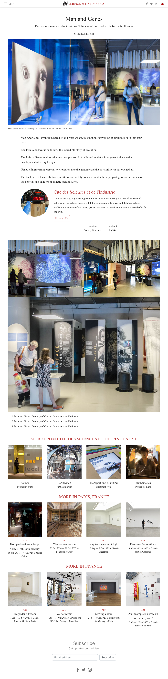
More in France (84, 566)
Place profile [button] (61, 218)
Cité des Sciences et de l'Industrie (84, 192)
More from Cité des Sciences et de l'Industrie (84, 439)
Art (25, 540)
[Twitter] (83, 669)
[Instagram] (90, 669)
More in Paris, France (84, 496)
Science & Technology (86, 4)
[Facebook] (77, 669)
